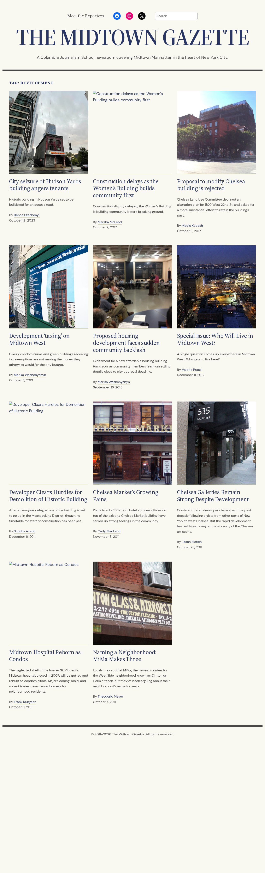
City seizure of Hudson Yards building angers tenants (45, 185)
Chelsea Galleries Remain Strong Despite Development (213, 496)
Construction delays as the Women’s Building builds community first (126, 188)
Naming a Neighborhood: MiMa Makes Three (125, 656)
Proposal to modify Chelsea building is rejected (211, 185)
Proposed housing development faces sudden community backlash (126, 342)
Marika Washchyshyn (30, 375)
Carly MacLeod (109, 531)
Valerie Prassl (192, 369)
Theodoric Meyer (110, 696)
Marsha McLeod (110, 222)
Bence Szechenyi (27, 215)
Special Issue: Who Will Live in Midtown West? (215, 339)
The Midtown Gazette (132, 37)
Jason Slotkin (192, 542)
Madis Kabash (192, 225)
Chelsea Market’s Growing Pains (125, 496)
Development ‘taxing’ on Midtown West (39, 339)
